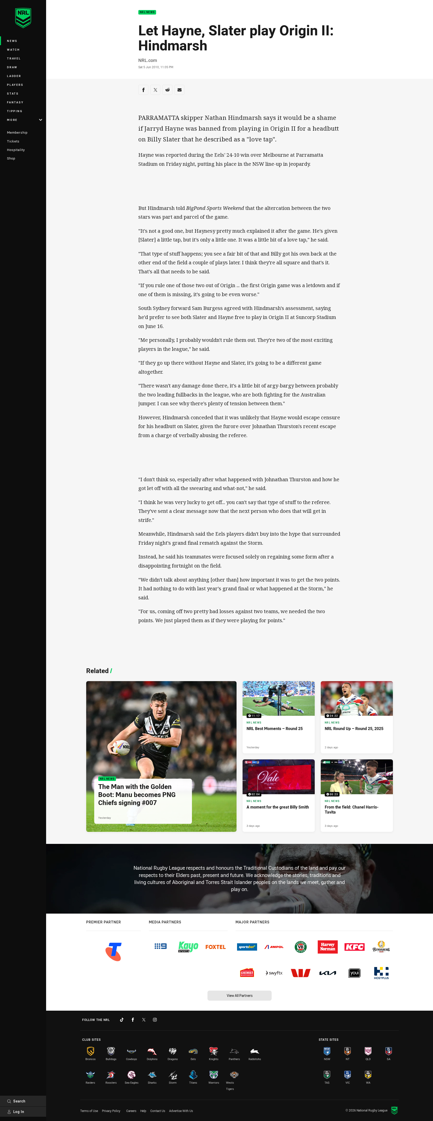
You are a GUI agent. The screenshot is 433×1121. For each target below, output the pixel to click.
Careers (131, 1111)
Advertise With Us (181, 1111)
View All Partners (240, 995)
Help (143, 1111)
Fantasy (15, 102)
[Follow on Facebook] (133, 1019)
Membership (17, 132)
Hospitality (16, 149)
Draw (12, 67)
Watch (13, 49)
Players (15, 85)
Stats (13, 93)
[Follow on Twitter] (144, 1019)
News (12, 41)
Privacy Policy (111, 1111)
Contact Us (157, 1111)
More (12, 120)
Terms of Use (89, 1111)
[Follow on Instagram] (155, 1019)
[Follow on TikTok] (122, 1019)
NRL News (147, 12)
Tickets (13, 141)
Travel (14, 58)
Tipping (15, 111)
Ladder (14, 76)
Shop (11, 158)
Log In (18, 1111)
